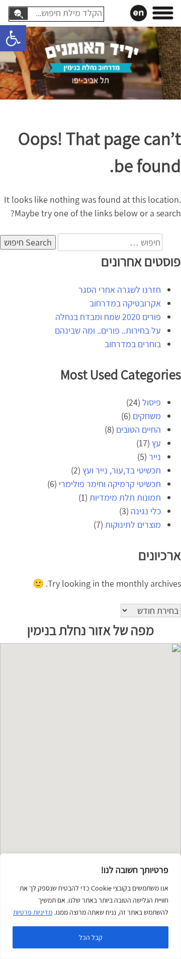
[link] (13, 38)
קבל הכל (91, 937)
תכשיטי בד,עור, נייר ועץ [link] (121, 470)
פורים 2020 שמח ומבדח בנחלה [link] (108, 317)
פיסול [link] (151, 402)
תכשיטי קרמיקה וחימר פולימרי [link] (110, 484)
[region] (90, 906)
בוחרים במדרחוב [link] (133, 344)
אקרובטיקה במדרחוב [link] (125, 303)
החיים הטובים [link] (138, 429)
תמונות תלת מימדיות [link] (125, 497)
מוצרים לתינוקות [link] (133, 524)
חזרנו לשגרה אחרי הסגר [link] (119, 289)
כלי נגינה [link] (146, 511)
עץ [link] (156, 443)
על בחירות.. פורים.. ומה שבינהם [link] (108, 330)
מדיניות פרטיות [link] (32, 912)
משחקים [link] (147, 416)
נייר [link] (155, 456)
